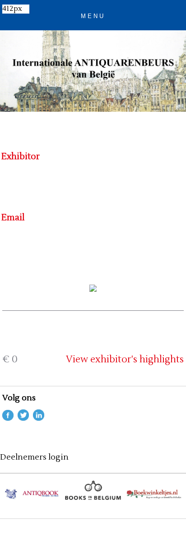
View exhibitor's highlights (125, 359)
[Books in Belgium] (93, 497)
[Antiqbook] (32, 497)
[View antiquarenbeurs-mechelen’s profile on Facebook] (8, 418)
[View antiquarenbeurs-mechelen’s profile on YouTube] (38, 418)
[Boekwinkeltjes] (154, 497)
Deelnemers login (34, 457)
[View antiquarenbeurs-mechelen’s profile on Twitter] (23, 418)
